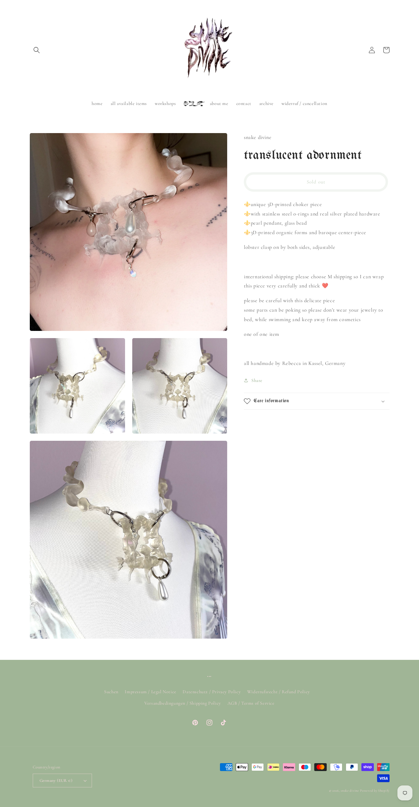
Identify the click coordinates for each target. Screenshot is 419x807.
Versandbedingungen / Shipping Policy (182, 703)
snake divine (350, 791)
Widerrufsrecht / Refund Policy (278, 692)
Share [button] (257, 380)
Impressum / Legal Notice (150, 692)
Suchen (111, 692)
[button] (36, 50)
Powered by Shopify (375, 791)
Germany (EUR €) (56, 780)
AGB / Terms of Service (251, 703)
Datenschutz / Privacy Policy (212, 692)
